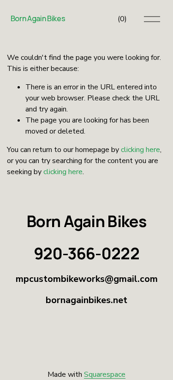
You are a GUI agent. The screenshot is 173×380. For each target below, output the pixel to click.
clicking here (140, 150)
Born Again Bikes (38, 18)
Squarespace (104, 374)
